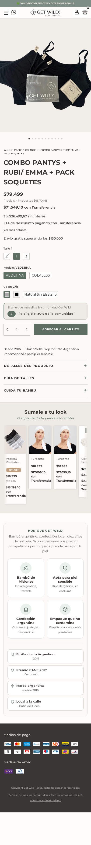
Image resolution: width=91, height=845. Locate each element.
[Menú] (7, 13)
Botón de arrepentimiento (45, 800)
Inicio (7, 150)
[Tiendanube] (45, 807)
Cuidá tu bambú (20, 390)
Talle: (8, 248)
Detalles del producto (28, 366)
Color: (11, 286)
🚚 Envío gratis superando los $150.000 (45, 3)
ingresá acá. (76, 795)
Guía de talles (19, 378)
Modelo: (17, 267)
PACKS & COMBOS (25, 150)
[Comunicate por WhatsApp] (14, 13)
